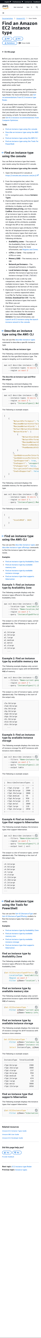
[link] (33, 18)
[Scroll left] (12, 7)
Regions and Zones (30, 249)
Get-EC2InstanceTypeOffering (14, 916)
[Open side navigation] (3, 13)
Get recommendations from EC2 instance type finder (19, 97)
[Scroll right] (31, 7)
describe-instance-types (25, 340)
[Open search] (37, 7)
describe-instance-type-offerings (15, 547)
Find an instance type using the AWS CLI (21, 138)
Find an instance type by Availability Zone (22, 561)
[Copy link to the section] (2, 153)
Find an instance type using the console (21, 129)
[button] (8, 52)
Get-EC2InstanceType (24, 913)
